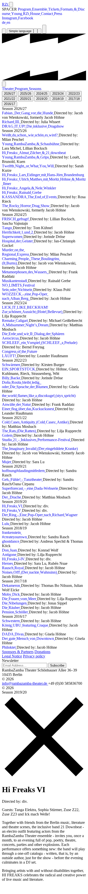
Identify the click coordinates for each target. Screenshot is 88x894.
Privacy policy (34, 656)
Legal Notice (12, 656)
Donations (42, 652)
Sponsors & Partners (17, 652)
